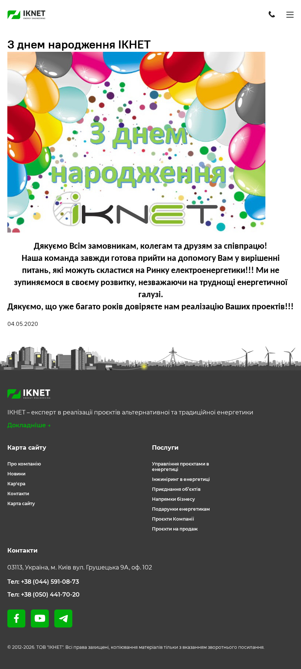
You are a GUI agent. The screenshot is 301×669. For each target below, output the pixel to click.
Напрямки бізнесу (173, 499)
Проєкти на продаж (175, 529)
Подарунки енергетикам (181, 509)
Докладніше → (29, 425)
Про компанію (24, 464)
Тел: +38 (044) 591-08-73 (43, 581)
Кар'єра (16, 483)
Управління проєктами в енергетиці (180, 466)
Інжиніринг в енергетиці (181, 479)
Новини (16, 473)
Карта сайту (21, 503)
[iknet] (26, 14)
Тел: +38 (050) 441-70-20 (43, 594)
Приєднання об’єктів (176, 489)
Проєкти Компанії (173, 519)
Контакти (18, 493)
